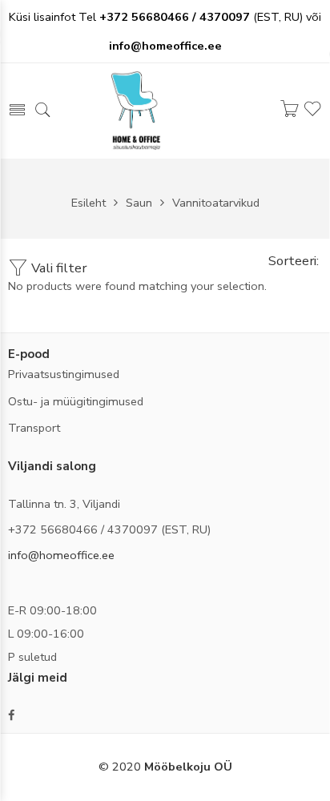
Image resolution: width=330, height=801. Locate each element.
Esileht (88, 203)
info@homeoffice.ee (61, 555)
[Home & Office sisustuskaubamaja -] (135, 109)
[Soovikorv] (312, 115)
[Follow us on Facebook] (11, 716)
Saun (139, 203)
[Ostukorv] (289, 113)
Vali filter (57, 268)
